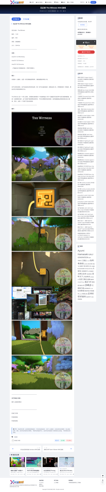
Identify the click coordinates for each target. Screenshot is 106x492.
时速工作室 (17, 440)
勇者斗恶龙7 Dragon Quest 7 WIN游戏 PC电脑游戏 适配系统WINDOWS (86, 79)
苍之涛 (80, 293)
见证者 (15, 437)
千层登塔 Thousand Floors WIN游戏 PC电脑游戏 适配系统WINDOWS (86, 98)
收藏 (63, 440)
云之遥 (88, 260)
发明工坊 (88, 266)
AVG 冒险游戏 (52, 11)
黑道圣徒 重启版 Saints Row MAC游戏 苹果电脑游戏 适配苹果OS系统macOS (86, 136)
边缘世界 (88, 297)
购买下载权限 (86, 52)
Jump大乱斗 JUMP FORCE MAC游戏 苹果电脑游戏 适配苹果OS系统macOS (86, 203)
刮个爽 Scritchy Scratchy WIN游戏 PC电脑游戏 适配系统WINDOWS (86, 184)
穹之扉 (91, 288)
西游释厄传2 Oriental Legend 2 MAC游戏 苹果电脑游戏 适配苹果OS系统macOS (86, 161)
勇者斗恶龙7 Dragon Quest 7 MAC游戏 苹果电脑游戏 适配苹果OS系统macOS (86, 85)
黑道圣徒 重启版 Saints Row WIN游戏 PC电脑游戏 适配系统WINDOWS (86, 130)
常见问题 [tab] (27, 19)
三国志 (84, 260)
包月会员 (82, 46)
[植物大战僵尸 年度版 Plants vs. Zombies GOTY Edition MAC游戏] (17, 462)
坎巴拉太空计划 (88, 268)
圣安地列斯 (82, 268)
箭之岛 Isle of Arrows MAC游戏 (66, 471)
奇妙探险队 (89, 274)
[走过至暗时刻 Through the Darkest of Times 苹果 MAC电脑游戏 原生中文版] (50, 462)
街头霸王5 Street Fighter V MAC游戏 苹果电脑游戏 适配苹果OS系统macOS (86, 123)
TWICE (79, 260)
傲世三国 (82, 266)
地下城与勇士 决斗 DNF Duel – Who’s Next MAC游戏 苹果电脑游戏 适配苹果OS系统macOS (86, 216)
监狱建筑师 (87, 288)
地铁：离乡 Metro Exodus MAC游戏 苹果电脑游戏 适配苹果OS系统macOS (86, 111)
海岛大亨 (82, 285)
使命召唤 (90, 264)
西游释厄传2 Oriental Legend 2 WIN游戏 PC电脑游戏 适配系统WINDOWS (86, 155)
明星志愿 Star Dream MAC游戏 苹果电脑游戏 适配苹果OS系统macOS (86, 92)
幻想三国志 (83, 279)
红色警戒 (81, 291)
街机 (83, 294)
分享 (58, 440)
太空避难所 (91, 271)
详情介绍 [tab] (17, 19)
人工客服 (56, 482)
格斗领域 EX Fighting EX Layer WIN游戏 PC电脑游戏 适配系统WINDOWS (86, 142)
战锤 (88, 279)
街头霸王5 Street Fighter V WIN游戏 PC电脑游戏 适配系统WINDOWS (86, 117)
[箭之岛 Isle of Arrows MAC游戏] (66, 462)
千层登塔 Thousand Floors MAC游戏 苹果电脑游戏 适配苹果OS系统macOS (86, 104)
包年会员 (92, 46)
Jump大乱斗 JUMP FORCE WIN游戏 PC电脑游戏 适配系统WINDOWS (86, 197)
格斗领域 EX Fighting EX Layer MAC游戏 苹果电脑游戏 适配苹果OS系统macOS (86, 149)
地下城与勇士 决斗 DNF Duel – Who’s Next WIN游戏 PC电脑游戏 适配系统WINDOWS (86, 209)
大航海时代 (84, 271)
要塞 (86, 294)
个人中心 (41, 482)
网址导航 (41, 486)
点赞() (69, 440)
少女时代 (86, 276)
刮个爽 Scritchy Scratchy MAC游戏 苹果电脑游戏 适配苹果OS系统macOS (86, 190)
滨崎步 (88, 285)
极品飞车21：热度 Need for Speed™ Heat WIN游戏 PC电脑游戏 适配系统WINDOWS (86, 222)
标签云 (40, 484)
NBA (90, 257)
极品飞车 (88, 282)
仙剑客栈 (85, 263)
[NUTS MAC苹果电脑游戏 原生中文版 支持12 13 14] (33, 462)
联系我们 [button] (82, 24)
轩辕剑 (83, 296)
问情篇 (92, 296)
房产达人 (82, 282)
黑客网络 (80, 299)
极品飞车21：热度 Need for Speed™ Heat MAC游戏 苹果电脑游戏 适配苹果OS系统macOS (86, 228)
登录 (94, 2)
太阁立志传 (82, 274)
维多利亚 (87, 291)
